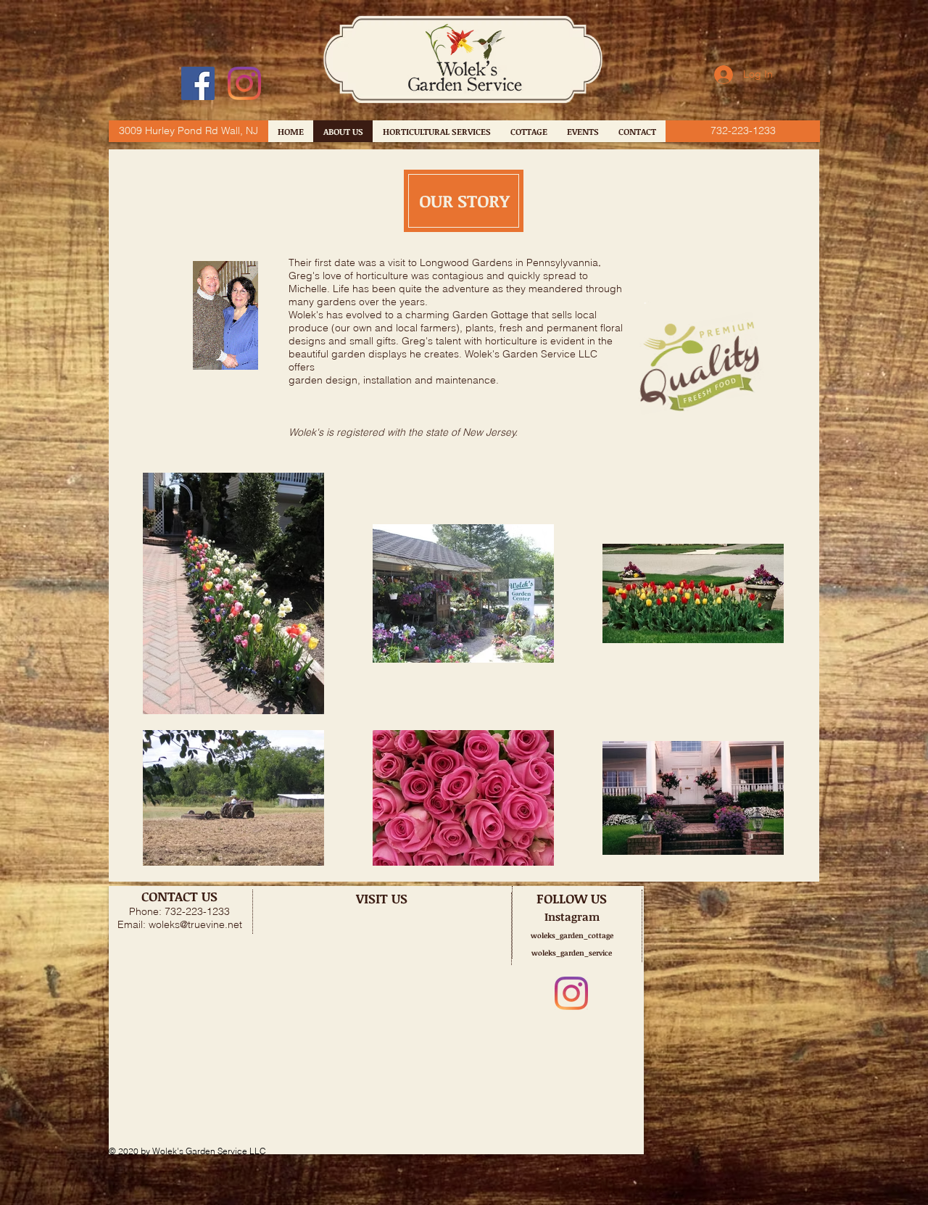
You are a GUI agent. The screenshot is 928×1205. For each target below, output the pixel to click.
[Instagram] (244, 83)
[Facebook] (198, 83)
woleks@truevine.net (195, 924)
